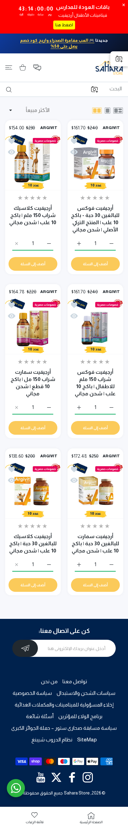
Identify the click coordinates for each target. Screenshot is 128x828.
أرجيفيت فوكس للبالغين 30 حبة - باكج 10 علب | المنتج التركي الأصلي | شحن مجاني (95, 218)
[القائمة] (9, 67)
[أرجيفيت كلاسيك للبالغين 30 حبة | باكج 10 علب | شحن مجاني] (33, 491)
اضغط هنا (64, 25)
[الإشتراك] (25, 648)
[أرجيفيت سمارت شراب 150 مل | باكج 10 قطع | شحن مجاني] (33, 326)
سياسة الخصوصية (32, 693)
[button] (37, 68)
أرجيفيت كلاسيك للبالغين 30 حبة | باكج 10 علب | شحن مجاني (33, 543)
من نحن (49, 681)
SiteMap (87, 739)
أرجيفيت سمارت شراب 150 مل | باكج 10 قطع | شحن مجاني (33, 382)
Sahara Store (77, 792)
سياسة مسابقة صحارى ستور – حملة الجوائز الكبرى (64, 728)
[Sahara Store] (109, 68)
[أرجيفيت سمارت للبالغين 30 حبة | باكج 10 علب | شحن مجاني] (95, 491)
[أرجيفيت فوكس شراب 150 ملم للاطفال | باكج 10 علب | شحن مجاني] (95, 326)
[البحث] (10, 90)
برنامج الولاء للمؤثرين (80, 716)
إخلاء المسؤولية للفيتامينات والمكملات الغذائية (64, 705)
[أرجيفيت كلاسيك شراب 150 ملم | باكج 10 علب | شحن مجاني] (33, 162)
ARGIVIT (110, 128)
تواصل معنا (74, 681)
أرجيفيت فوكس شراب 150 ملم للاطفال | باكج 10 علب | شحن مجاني (95, 382)
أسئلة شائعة (40, 716)
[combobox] (61, 88)
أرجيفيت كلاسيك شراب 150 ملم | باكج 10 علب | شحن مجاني (32, 215)
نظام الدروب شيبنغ (51, 739)
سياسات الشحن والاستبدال (86, 693)
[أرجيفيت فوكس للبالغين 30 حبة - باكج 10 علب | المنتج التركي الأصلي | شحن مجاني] (95, 162)
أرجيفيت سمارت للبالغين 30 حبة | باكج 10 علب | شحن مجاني (95, 543)
